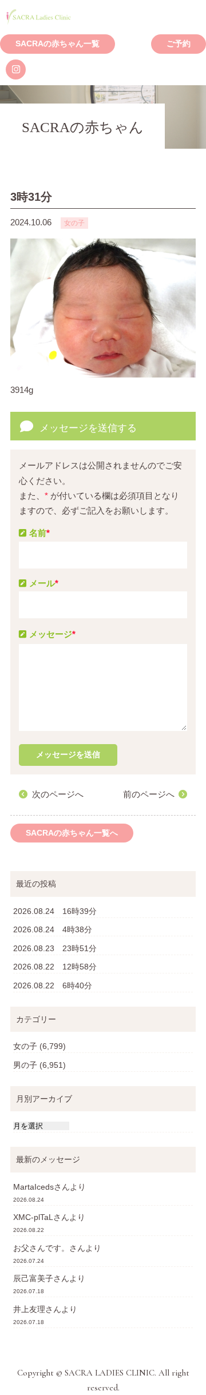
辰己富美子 (33, 1278)
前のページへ (149, 794)
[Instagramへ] (15, 69)
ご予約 (179, 43)
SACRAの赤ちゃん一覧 (57, 43)
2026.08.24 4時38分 (52, 929)
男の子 (25, 1065)
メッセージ (52, 634)
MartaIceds (33, 1186)
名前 (39, 533)
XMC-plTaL (33, 1217)
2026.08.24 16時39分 (55, 911)
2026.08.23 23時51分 (55, 948)
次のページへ (58, 794)
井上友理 (29, 1309)
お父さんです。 (41, 1248)
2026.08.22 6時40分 (52, 985)
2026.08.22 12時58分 (55, 966)
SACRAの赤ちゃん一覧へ (72, 833)
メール (43, 583)
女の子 (25, 1046)
